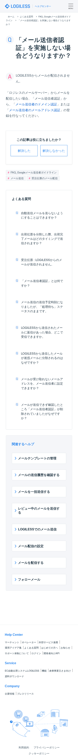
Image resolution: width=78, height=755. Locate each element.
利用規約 (24, 747)
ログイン (36, 653)
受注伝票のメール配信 (44, 178)
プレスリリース (25, 693)
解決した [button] (24, 150)
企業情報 (9, 693)
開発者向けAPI (51, 653)
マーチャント (12, 642)
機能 (44, 670)
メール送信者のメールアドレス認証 (34, 110)
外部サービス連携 (48, 642)
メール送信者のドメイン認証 (36, 104)
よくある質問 (31, 647)
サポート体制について (17, 653)
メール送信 (17, 178)
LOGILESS (22, 670)
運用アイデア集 (13, 647)
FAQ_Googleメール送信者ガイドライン (33, 172)
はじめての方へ (49, 647)
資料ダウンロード (14, 676)
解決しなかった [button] (54, 150)
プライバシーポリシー (47, 747)
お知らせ (65, 647)
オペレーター (29, 642)
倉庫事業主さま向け (60, 670)
